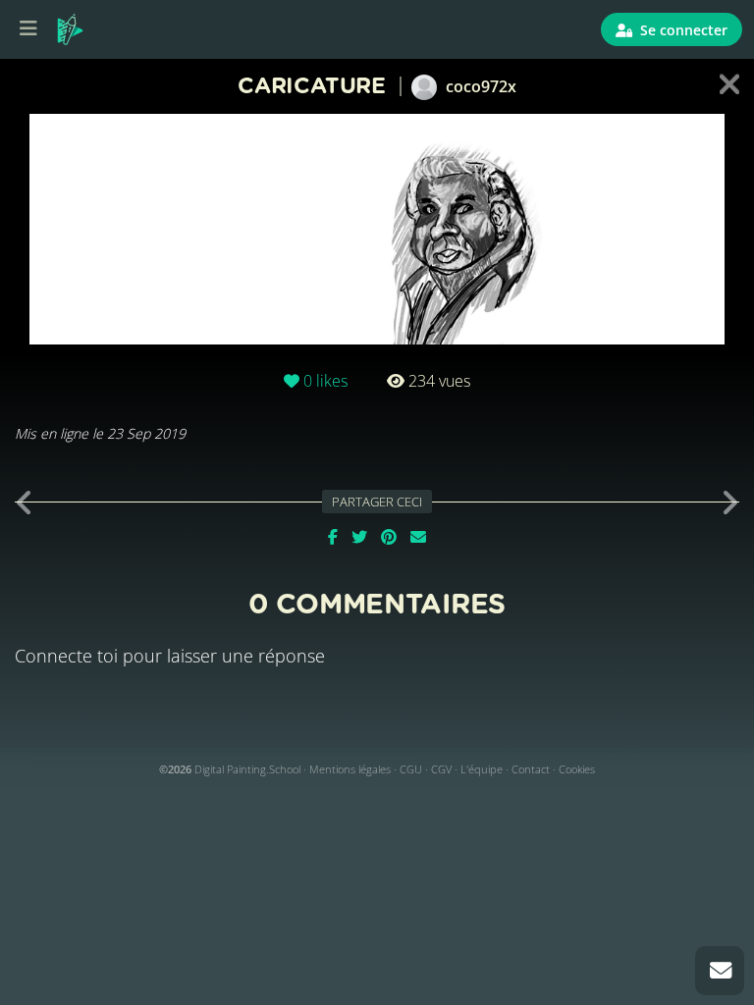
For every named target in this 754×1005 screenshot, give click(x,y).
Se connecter (681, 30)
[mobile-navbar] (28, 29)
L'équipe (481, 769)
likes (325, 381)
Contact (531, 769)
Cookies (577, 769)
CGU (411, 769)
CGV (441, 769)
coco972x (479, 86)
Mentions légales (350, 769)
